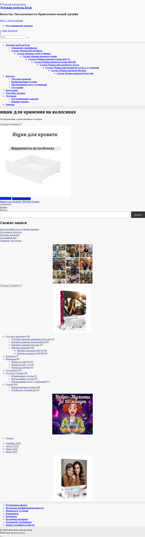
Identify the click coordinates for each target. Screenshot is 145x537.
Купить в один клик (21, 199)
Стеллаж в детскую (11, 232)
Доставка (11, 96)
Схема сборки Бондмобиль (26, 50)
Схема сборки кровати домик (40, 56)
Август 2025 (12, 446)
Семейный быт (8, 237)
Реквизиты (12, 513)
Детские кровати (21, 79)
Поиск (3, 210)
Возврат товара (20, 101)
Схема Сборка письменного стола (59, 65)
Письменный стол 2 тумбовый (29, 84)
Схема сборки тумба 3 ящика (34, 53)
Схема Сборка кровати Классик (75, 73)
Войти (3, 207)
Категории (12, 90)
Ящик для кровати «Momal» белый (19, 201)
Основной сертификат (24, 48)
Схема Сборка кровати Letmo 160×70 (49, 59)
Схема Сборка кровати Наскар (68, 70)
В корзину (5, 198)
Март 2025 (11, 451)
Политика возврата (17, 519)
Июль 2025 (12, 448)
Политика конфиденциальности (25, 508)
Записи (10, 104)
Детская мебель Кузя (16, 7)
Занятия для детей (10, 240)
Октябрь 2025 (13, 443)
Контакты (11, 516)
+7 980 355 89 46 (9, 30)
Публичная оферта (16, 505)
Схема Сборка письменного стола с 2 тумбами (72, 67)
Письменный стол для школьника (19, 229)
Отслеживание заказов (19, 25)
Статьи (10, 438)
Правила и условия (17, 510)
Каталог (10, 76)
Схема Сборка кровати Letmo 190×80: (55, 62)
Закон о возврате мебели (20, 525)
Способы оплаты (15, 93)
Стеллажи (17, 87)
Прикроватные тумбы (24, 81)
